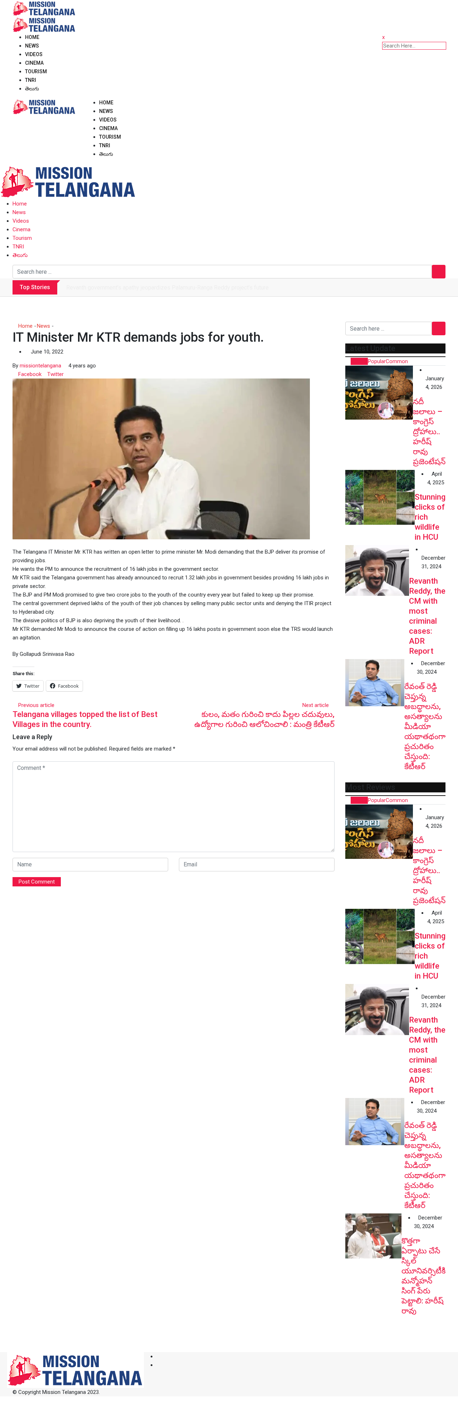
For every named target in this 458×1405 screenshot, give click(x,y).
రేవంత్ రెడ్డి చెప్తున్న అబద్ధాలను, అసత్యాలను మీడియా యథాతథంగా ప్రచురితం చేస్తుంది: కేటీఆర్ (424, 726)
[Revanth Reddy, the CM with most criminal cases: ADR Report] (377, 570)
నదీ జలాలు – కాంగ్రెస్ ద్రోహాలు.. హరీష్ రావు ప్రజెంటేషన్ (429, 431)
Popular (377, 361)
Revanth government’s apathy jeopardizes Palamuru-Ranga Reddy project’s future (167, 287)
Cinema (34, 63)
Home (32, 37)
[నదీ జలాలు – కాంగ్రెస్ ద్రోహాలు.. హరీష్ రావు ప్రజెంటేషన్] (379, 393)
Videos (34, 54)
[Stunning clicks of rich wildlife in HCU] (380, 497)
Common (397, 361)
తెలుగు (32, 88)
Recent (359, 361)
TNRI (30, 80)
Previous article (36, 705)
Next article (315, 705)
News (32, 46)
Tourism (36, 71)
